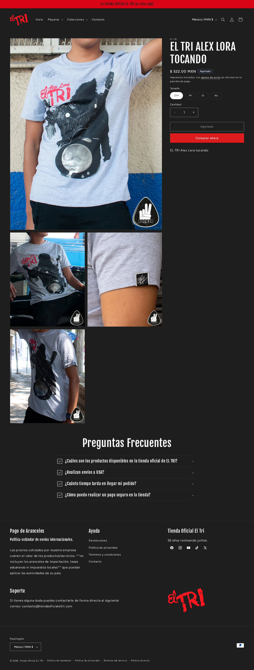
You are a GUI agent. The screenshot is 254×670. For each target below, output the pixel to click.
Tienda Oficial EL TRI (31, 661)
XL (218, 96)
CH (178, 96)
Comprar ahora (207, 138)
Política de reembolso (59, 660)
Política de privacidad (103, 547)
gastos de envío (211, 77)
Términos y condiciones (105, 554)
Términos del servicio (115, 660)
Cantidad (175, 104)
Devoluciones (98, 540)
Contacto (95, 561)
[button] (55, 19)
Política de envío (140, 660)
